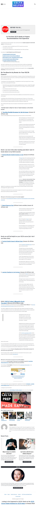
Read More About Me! (18, 487)
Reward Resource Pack (8, 205)
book (27, 273)
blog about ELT (15, 354)
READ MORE (13, 31)
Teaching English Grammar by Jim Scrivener (16, 112)
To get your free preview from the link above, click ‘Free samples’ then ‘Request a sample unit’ (18, 377)
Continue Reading (9, 461)
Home (5, 494)
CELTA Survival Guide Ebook (27, 494)
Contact (19, 494)
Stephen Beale (12, 425)
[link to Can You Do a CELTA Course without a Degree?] (27, 444)
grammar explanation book (27, 244)
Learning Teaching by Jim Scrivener (11, 272)
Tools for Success (14, 494)
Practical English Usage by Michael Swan (12, 241)
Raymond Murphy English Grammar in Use (12, 154)
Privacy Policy (18, 496)
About (8, 494)
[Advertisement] (18, 16)
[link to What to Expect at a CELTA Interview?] (9, 444)
